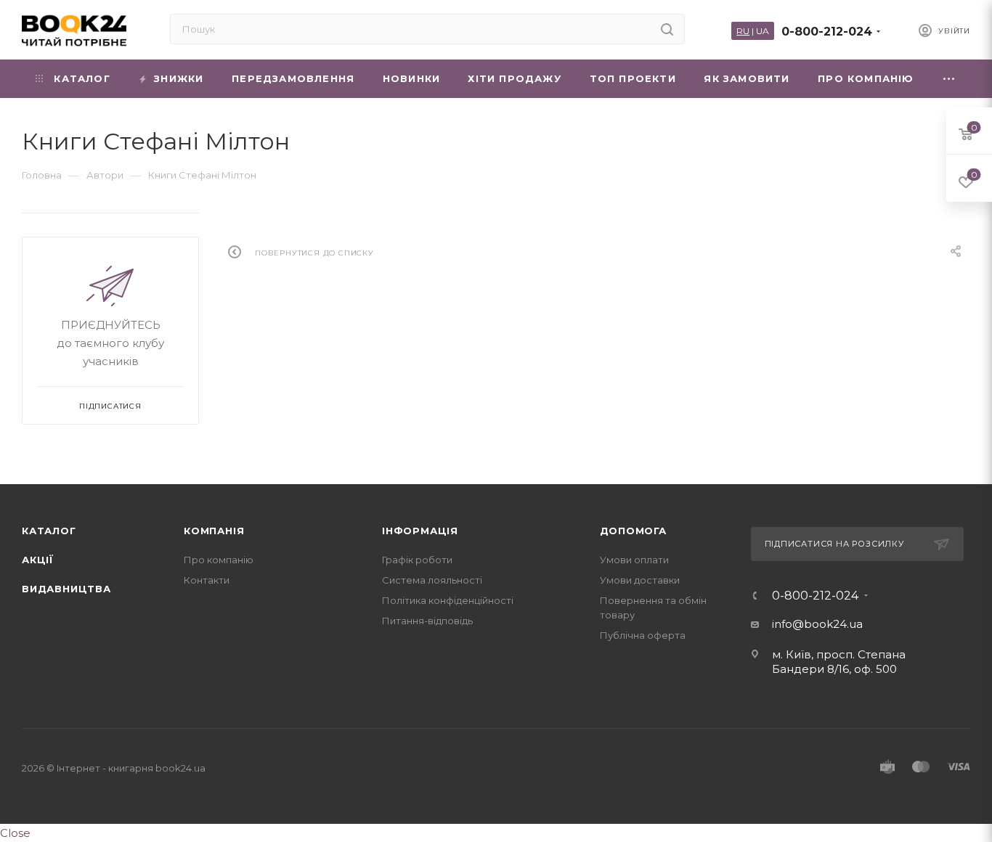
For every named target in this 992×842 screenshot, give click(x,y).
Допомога (633, 530)
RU (742, 30)
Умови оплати (634, 559)
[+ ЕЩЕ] (949, 79)
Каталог (49, 530)
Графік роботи (417, 559)
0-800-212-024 (826, 31)
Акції (38, 559)
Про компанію (218, 559)
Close (15, 833)
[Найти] (667, 29)
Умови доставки (640, 580)
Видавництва (66, 588)
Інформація (420, 530)
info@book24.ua (817, 624)
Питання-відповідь (427, 620)
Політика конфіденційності (447, 600)
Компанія (214, 530)
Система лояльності (432, 580)
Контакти (206, 580)
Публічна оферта (643, 635)
